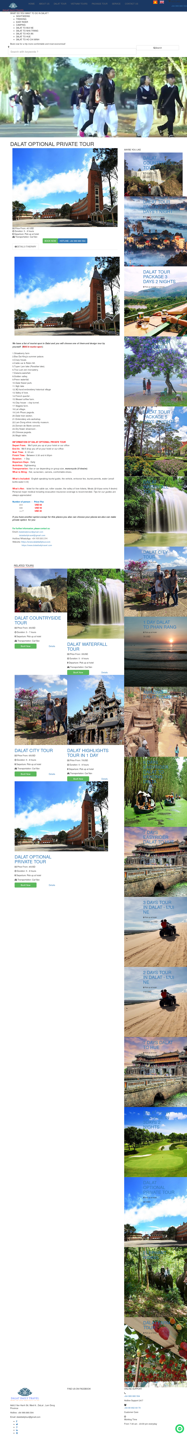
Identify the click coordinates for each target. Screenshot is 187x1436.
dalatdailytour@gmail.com (31, 532)
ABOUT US (44, 3)
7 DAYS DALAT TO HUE (158, 1044)
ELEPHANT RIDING (154, 1254)
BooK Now (25, 646)
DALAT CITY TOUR (34, 750)
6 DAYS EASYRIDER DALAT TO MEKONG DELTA (155, 771)
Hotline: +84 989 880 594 (72, 240)
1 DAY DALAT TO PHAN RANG (159, 624)
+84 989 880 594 (179, 5)
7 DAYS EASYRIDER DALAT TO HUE (158, 837)
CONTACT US (131, 3)
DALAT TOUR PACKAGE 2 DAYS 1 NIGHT (158, 206)
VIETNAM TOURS (79, 3)
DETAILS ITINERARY (26, 246)
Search (158, 47)
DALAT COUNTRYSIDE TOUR (38, 620)
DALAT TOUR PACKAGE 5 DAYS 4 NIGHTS (159, 417)
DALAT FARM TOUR (156, 1324)
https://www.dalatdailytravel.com (37, 545)
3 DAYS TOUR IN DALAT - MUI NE (158, 907)
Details (52, 646)
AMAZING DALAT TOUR (156, 694)
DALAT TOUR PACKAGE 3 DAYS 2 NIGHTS (159, 276)
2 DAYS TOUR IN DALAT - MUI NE (158, 977)
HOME (31, 3)
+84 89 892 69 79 (132, 1407)
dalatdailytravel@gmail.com (28, 535)
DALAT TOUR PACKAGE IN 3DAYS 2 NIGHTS (156, 1119)
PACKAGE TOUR (100, 3)
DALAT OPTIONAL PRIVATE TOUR (33, 859)
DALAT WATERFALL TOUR (87, 646)
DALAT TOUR (60, 3)
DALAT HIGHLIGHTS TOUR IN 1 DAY (88, 752)
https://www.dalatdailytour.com (35, 542)
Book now (50, 240)
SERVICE (116, 3)
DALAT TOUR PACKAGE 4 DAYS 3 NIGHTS (159, 347)
